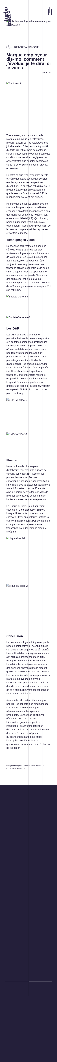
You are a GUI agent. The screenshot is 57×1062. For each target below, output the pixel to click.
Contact (9, 1040)
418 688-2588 (12, 1006)
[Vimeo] (23, 1000)
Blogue (9, 1037)
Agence (9, 1029)
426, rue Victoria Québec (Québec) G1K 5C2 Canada (20, 1016)
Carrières (10, 1033)
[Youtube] (30, 1000)
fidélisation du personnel (34, 766)
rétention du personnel (15, 769)
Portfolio (9, 1026)
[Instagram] (11, 1000)
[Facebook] (6, 1000)
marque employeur (14, 766)
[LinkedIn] (17, 1000)
